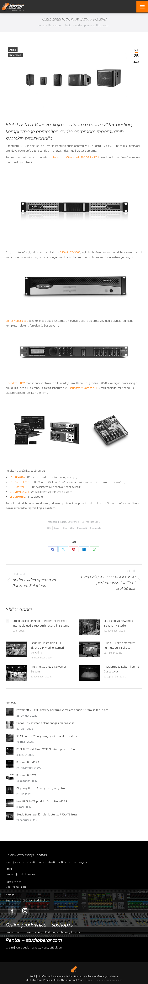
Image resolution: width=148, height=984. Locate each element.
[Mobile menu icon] (142, 6)
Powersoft (82, 528)
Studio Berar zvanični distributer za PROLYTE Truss (46, 815)
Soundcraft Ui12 (15, 383)
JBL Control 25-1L (20, 482)
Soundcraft (95, 528)
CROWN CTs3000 (70, 253)
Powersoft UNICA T (27, 762)
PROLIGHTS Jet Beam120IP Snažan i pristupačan (45, 749)
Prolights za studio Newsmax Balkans (48, 669)
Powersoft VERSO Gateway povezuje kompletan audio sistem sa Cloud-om (62, 710)
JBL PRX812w (17, 477)
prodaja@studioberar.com (21, 874)
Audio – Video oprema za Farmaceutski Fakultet (119, 645)
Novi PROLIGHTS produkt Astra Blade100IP (41, 802)
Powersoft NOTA (26, 775)
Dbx (65, 528)
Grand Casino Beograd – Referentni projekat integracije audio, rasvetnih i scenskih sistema (41, 623)
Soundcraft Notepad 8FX (84, 388)
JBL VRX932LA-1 (19, 492)
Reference (15, 55)
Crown (57, 528)
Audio (12, 50)
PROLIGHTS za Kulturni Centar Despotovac (122, 669)
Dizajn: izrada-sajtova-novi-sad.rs (104, 980)
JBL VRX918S (17, 497)
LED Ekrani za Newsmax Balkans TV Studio (118, 623)
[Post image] (7, 621)
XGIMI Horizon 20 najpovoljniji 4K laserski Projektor (46, 736)
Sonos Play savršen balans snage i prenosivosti (45, 723)
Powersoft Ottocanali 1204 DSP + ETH (76, 157)
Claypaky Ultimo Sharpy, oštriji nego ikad (41, 788)
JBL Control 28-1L (20, 487)
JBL (72, 528)
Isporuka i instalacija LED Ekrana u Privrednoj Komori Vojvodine (47, 648)
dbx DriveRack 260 (17, 321)
